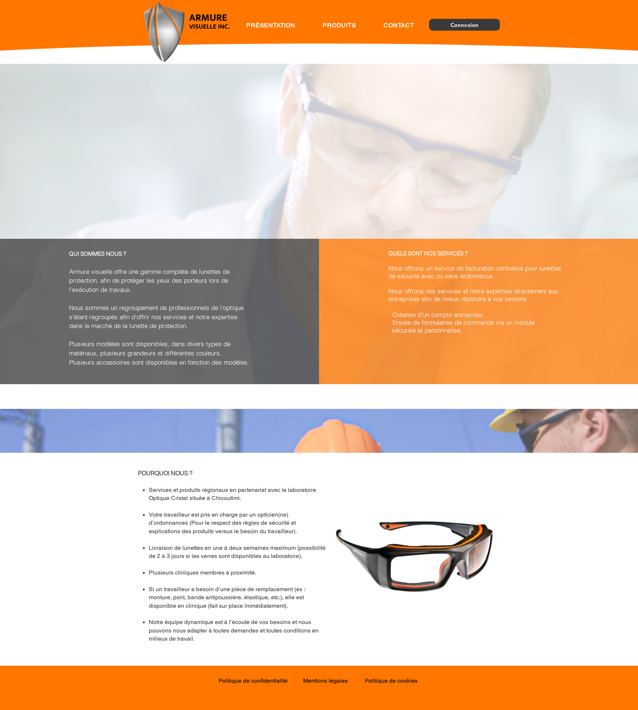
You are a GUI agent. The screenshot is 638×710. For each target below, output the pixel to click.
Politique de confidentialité (253, 680)
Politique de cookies (391, 680)
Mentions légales (325, 680)
